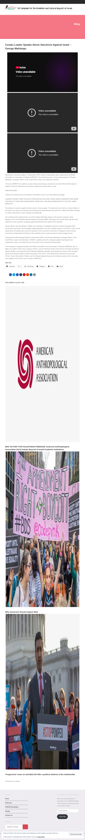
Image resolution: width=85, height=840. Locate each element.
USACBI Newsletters (12, 807)
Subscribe (62, 816)
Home (7, 798)
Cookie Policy (41, 837)
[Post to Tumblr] (20, 274)
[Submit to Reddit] (27, 274)
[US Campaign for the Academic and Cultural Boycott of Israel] (38, 8)
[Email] (34, 274)
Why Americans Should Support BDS (21, 612)
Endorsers (8, 803)
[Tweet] (13, 274)
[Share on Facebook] (10, 274)
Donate (7, 811)
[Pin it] (24, 274)
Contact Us (8, 815)
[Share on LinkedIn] (31, 274)
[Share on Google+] (17, 274)
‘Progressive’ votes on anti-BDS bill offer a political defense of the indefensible (40, 774)
